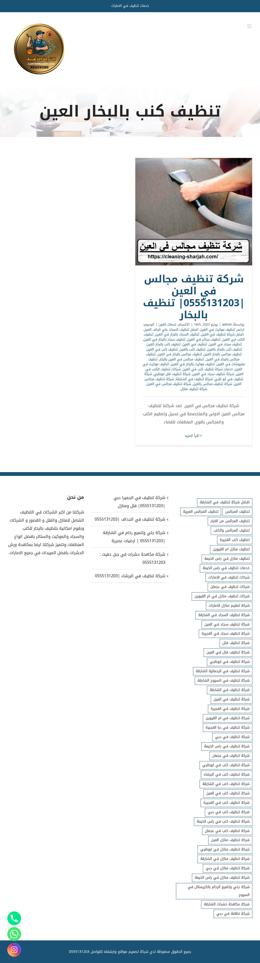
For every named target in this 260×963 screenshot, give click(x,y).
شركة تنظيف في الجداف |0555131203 (130, 519)
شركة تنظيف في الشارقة (194, 379)
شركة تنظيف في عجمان (231, 755)
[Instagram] (14, 950)
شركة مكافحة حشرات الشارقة (227, 904)
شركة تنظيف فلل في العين (228, 652)
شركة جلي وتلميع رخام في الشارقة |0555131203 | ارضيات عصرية (134, 537)
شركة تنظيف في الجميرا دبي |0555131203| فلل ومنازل (139, 502)
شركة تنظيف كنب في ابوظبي (226, 765)
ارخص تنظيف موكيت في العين (222, 329)
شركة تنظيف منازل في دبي (228, 868)
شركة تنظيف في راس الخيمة (227, 746)
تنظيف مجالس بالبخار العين (223, 354)
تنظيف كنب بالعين (192, 349)
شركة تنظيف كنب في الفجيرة (226, 802)
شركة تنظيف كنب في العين (228, 793)
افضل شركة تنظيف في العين (222, 334)
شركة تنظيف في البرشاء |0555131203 (130, 576)
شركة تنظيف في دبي (232, 736)
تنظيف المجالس (237, 511)
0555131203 (79, 951)
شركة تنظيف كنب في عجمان (227, 830)
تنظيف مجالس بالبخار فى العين (179, 354)
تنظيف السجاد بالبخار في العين (177, 334)
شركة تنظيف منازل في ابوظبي (225, 849)
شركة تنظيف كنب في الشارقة (226, 783)
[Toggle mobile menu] (249, 26)
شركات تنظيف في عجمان (230, 586)
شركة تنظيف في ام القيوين (228, 718)
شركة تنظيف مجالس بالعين (212, 384)
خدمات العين (167, 324)
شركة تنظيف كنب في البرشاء (227, 774)
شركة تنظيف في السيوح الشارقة (224, 680)
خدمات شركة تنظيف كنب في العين (208, 369)
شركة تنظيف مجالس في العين (169, 384)
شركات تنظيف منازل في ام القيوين (222, 596)
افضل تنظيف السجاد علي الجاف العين (171, 329)
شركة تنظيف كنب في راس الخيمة (223, 821)
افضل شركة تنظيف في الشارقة (225, 502)
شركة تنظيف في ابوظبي (230, 661)
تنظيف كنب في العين (162, 349)
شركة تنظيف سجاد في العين (213, 374)
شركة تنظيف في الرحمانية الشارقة (223, 671)
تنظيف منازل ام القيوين (231, 549)
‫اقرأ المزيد (192, 435)
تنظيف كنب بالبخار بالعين (224, 349)
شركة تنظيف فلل (236, 642)
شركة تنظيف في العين (232, 699)
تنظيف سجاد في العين (225, 344)
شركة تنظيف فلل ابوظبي (172, 374)
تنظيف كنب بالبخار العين (164, 344)
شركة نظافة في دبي (233, 913)
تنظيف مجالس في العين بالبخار (181, 359)
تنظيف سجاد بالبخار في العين (164, 339)
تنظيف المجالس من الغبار (230, 521)
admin (227, 324)
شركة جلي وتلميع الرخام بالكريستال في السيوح (219, 891)
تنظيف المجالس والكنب (232, 530)
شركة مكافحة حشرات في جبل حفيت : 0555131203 (132, 558)
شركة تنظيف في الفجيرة (230, 708)
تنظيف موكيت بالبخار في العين (193, 364)
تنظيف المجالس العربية (200, 511)
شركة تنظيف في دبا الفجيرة (228, 727)
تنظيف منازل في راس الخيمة (227, 558)
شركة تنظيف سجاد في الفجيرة (226, 633)
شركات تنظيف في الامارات (229, 577)
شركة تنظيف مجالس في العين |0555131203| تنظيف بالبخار (194, 212)
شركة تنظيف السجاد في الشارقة (224, 615)
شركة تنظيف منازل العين (230, 840)
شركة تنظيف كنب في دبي (229, 812)
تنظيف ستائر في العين (203, 339)
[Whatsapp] (14, 934)
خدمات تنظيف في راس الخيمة (226, 568)
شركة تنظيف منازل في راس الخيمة (222, 877)
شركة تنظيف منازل (194, 389)
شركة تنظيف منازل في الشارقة (225, 858)
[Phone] (14, 918)
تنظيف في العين (194, 344)
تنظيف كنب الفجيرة (235, 539)
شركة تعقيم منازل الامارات (229, 605)
